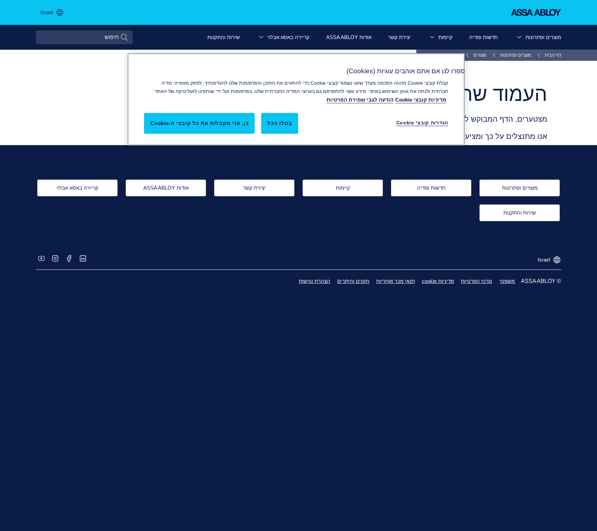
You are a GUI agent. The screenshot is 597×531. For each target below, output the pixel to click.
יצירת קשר (399, 37)
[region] (296, 99)
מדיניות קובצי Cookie (420, 100)
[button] (519, 37)
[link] (548, 55)
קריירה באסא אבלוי (288, 37)
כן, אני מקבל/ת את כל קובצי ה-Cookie (199, 123)
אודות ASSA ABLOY (348, 37)
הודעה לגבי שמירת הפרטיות (360, 100)
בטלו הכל (279, 123)
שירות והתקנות (223, 37)
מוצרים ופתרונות (543, 37)
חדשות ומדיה (483, 37)
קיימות (445, 37)
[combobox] (84, 37)
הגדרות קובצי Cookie (422, 122)
